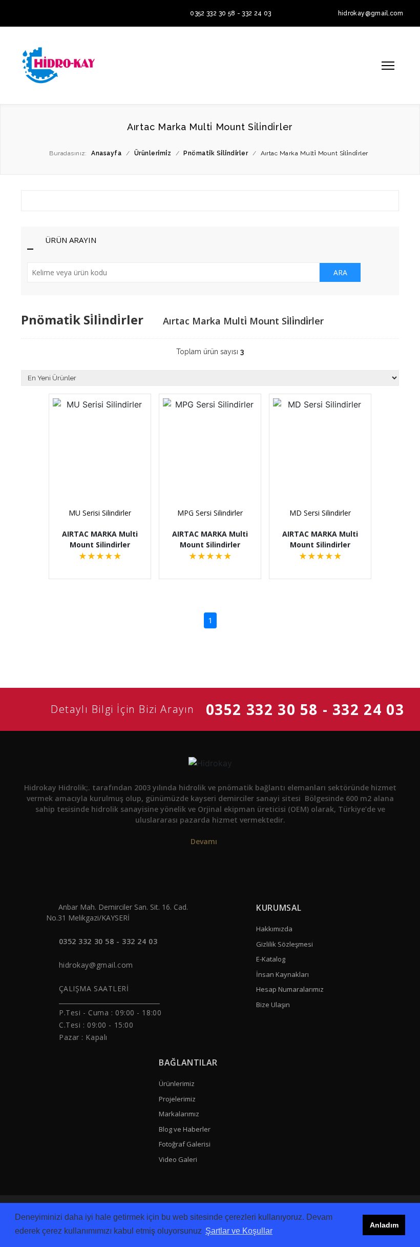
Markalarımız (179, 1113)
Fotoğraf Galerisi (185, 1144)
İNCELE (104, 472)
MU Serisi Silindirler (100, 513)
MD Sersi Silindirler (320, 513)
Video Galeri (178, 1159)
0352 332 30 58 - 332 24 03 (230, 13)
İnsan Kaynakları (282, 974)
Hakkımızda (274, 928)
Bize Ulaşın (273, 1004)
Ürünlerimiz (177, 1083)
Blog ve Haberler (185, 1129)
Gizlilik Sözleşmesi (284, 944)
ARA (340, 272)
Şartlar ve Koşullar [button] (238, 1230)
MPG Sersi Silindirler (210, 513)
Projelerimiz (177, 1098)
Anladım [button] (384, 1225)
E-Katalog (270, 959)
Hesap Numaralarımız (290, 989)
